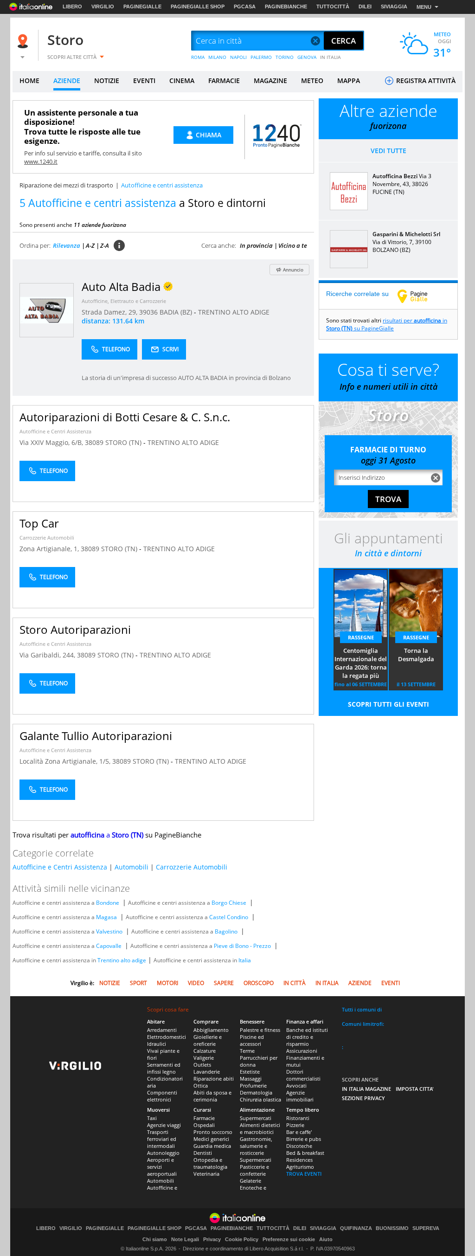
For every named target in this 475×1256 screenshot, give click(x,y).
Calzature (204, 1050)
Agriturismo (300, 1166)
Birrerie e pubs (303, 1138)
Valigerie (203, 1057)
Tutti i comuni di (362, 1009)
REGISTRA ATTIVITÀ (425, 80)
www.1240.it (41, 161)
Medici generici (211, 1138)
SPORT (138, 983)
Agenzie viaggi (164, 1124)
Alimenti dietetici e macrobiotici (260, 1128)
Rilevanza (66, 245)
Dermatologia (256, 1092)
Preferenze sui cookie (289, 1239)
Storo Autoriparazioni (75, 629)
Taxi (152, 1117)
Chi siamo (154, 1239)
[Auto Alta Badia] (46, 310)
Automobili (131, 867)
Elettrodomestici (166, 1036)
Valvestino (109, 931)
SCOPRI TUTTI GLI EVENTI (388, 704)
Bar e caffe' (299, 1131)
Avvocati (296, 1085)
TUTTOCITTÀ (332, 6)
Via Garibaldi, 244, (48, 655)
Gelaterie (250, 1180)
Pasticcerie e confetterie (254, 1170)
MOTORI (167, 983)
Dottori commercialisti (303, 1075)
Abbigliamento (211, 1029)
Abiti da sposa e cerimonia (212, 1096)
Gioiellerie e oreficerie (207, 1040)
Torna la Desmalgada (416, 654)
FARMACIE (224, 80)
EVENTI (144, 80)
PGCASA (245, 6)
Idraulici (156, 1043)
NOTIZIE (106, 80)
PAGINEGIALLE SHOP (198, 6)
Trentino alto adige (121, 960)
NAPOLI (238, 57)
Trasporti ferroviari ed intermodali (161, 1138)
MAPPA (348, 80)
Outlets (202, 1064)
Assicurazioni (301, 1050)
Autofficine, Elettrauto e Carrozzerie (124, 300)
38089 (94, 442)
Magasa (106, 917)
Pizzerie (295, 1124)
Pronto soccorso (212, 1131)
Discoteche (299, 1145)
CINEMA (181, 80)
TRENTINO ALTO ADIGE (234, 312)
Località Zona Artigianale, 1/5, (65, 761)
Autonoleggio (163, 1152)
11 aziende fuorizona (100, 225)
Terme (247, 1050)
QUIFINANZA (356, 1228)
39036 (148, 312)
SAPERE (224, 983)
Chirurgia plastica (260, 1099)
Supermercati (255, 1117)
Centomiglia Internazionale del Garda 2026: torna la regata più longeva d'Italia (360, 663)
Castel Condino (228, 917)
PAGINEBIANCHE (286, 6)
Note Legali (185, 1239)
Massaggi (251, 1078)
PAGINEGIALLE (142, 6)
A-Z (90, 245)
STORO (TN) (124, 442)
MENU (424, 7)
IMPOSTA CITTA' (415, 1088)
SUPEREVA (425, 1228)
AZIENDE (66, 80)
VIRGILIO (102, 6)
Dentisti (202, 1152)
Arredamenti (162, 1029)
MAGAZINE (270, 80)
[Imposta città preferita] (24, 41)
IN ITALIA (330, 57)
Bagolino (226, 931)
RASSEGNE (361, 637)
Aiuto (326, 1239)
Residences (299, 1159)
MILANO (217, 57)
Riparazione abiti (213, 1078)
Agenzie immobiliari (300, 1096)
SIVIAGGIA (394, 6)
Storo (65, 39)
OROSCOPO (259, 983)
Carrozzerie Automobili (46, 537)
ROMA (198, 57)
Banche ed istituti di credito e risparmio (307, 1036)
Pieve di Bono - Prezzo (242, 946)
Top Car (39, 523)
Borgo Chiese (229, 903)
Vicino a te (292, 245)
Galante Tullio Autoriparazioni (95, 735)
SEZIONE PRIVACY (363, 1098)
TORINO (285, 57)
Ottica (200, 1085)
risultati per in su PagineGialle (386, 324)
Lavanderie (206, 1071)
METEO (312, 80)
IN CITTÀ (294, 983)
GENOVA (306, 57)
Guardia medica (212, 1145)
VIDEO (196, 983)
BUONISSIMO (392, 1228)
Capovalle (109, 946)
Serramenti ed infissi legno (163, 1068)
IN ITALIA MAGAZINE (366, 1088)
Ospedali (204, 1124)
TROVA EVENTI (303, 1173)
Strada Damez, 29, (110, 312)
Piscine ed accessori (252, 1040)
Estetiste (250, 1071)
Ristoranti (297, 1117)
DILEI (365, 6)
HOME (29, 80)
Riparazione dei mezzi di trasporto (66, 185)
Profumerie (253, 1085)
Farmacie (204, 1117)
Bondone (107, 903)
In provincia (256, 245)
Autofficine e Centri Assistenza (55, 431)
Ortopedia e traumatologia (210, 1163)
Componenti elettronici (162, 1096)
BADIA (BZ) (177, 312)
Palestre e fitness (260, 1029)
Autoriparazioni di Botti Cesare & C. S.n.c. (124, 417)
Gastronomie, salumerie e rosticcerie (256, 1145)
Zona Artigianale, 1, (50, 548)
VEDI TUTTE (388, 150)
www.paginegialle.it (419, 296)
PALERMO (261, 57)
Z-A (104, 245)
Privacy (212, 1239)
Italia (244, 960)
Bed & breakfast (305, 1152)
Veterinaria (206, 1173)
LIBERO (72, 6)
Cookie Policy (241, 1239)
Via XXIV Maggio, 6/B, (52, 442)
